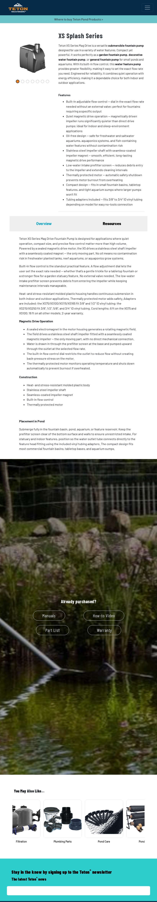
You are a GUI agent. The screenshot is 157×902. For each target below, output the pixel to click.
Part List (52, 630)
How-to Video (104, 615)
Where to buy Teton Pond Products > (78, 19)
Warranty (104, 630)
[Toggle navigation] (147, 7)
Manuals (49, 615)
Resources (112, 223)
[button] (101, 95)
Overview (44, 223)
